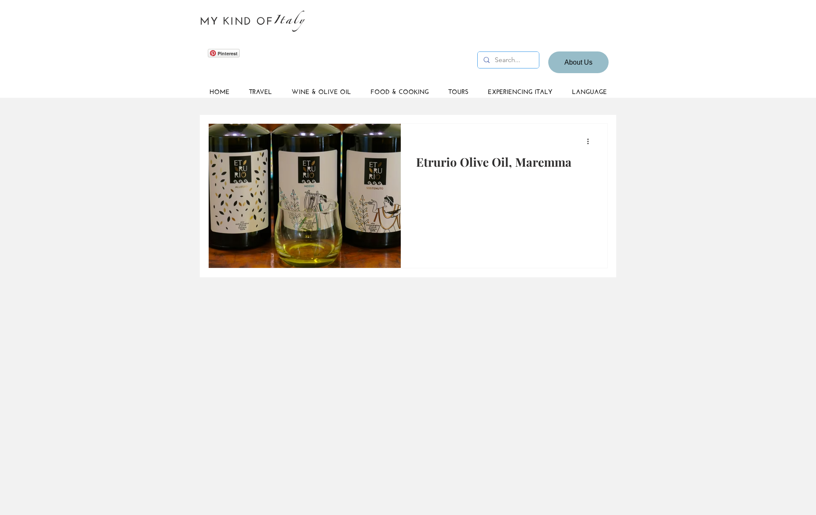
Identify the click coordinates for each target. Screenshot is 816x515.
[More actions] (591, 141)
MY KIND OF (237, 19)
